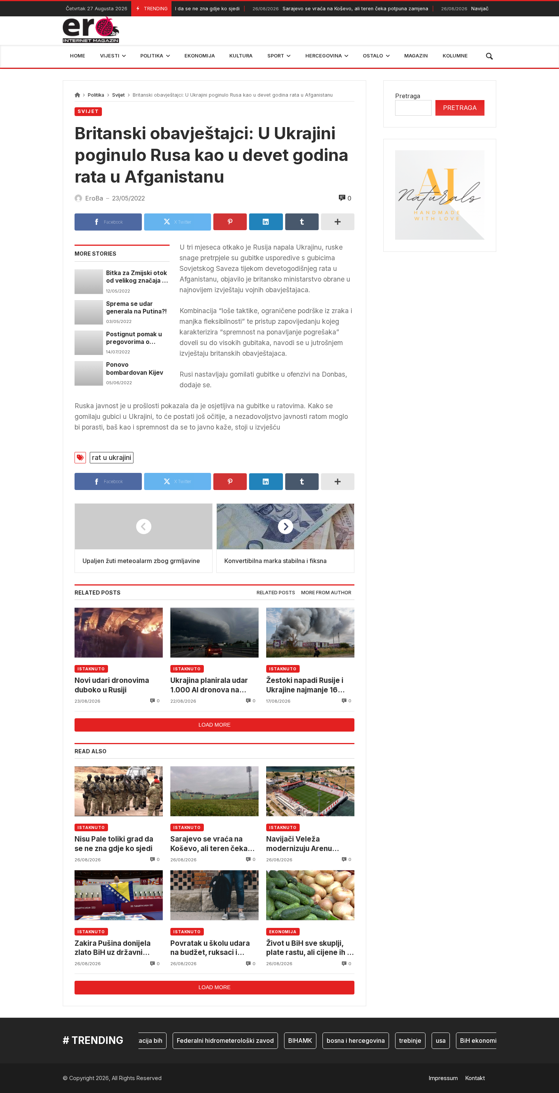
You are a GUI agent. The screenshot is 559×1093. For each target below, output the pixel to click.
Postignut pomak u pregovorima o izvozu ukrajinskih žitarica (134, 338)
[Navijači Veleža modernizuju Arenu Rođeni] (310, 791)
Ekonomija (283, 931)
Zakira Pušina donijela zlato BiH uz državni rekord (113, 948)
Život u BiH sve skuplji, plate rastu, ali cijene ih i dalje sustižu (307, 948)
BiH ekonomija (467, 1040)
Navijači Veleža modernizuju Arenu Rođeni (299, 844)
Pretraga (407, 96)
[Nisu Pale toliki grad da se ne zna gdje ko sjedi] (119, 791)
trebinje (396, 1040)
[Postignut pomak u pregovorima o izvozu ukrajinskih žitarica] (89, 343)
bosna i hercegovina (342, 1040)
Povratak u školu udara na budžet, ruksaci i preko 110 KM (210, 948)
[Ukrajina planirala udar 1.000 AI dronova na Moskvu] (214, 632)
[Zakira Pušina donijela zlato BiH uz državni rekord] (119, 895)
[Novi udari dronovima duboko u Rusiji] (119, 632)
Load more (214, 725)
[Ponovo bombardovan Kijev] (89, 373)
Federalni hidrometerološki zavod (211, 1040)
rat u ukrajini (111, 457)
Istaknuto (91, 669)
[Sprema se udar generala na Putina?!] (89, 312)
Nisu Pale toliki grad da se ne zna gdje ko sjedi (114, 844)
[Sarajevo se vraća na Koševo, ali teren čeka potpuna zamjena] (214, 791)
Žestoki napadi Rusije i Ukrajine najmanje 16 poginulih (304, 685)
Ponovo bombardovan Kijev (134, 368)
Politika (96, 95)
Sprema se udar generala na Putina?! (136, 307)
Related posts (276, 592)
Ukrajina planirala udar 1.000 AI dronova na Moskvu (209, 685)
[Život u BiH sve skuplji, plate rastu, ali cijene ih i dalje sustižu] (310, 895)
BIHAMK (286, 1040)
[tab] (276, 593)
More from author (326, 592)
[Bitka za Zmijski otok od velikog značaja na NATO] (89, 281)
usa (427, 1040)
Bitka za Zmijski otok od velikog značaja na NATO (137, 277)
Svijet (118, 95)
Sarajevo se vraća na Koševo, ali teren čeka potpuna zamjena (325, 8)
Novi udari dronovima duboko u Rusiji (112, 685)
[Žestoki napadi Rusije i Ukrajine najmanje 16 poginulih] (310, 632)
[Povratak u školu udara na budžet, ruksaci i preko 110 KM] (214, 895)
